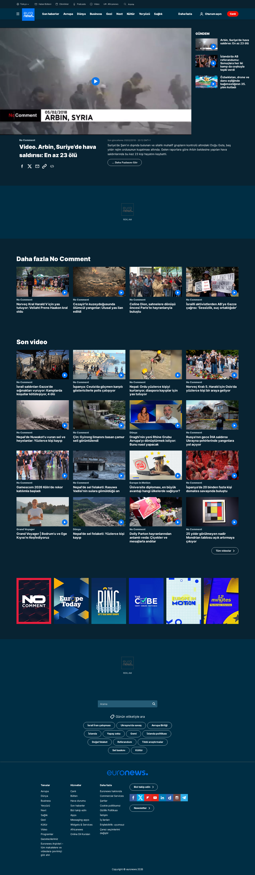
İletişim (104, 815)
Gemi (133, 733)
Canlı (233, 13)
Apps (73, 815)
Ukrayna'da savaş (131, 725)
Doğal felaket (99, 742)
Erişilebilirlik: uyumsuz (112, 824)
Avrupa (68, 14)
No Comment (24, 299)
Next (119, 14)
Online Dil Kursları (80, 834)
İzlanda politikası (157, 733)
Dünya (81, 14)
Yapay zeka (113, 733)
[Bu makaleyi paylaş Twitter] (29, 166)
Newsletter (140, 808)
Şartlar (103, 800)
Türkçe (23, 4)
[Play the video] (95, 81)
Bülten (74, 796)
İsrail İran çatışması (99, 725)
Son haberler (50, 14)
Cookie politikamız (110, 805)
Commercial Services (112, 796)
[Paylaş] (37, 166)
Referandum (124, 742)
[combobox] (142, 4)
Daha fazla (106, 785)
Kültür (131, 14)
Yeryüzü (144, 14)
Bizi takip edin (78, 810)
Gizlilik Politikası (109, 810)
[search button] (125, 4)
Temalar (45, 785)
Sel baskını (118, 750)
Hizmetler (75, 785)
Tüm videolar (223, 550)
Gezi (109, 14)
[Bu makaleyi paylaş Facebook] (22, 166)
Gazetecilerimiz (49, 838)
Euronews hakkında (111, 791)
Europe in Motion (140, 482)
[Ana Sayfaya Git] (28, 14)
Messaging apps (79, 819)
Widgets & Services (81, 824)
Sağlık (158, 14)
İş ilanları (105, 819)
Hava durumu (78, 800)
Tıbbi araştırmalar (152, 742)
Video (44, 829)
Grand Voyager (25, 529)
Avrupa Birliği (160, 725)
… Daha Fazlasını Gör (124, 162)
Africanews (76, 829)
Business (96, 14)
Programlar (47, 834)
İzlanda (92, 733)
